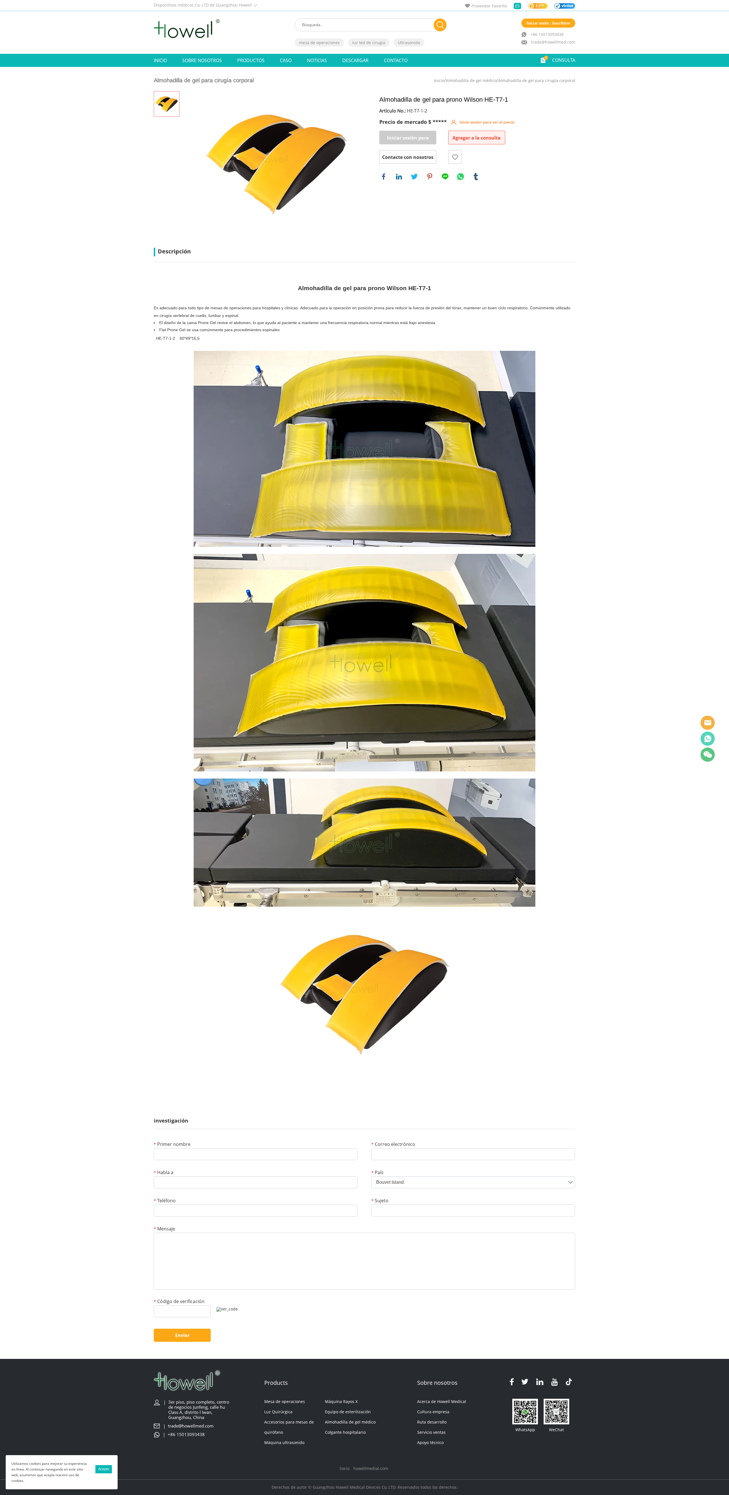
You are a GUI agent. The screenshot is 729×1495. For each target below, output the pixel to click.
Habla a (163, 1172)
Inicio (160, 60)
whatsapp (460, 176)
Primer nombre (172, 1144)
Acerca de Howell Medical (441, 1401)
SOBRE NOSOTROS (202, 60)
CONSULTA (563, 60)
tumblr (476, 176)
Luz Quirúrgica (278, 1411)
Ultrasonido (409, 42)
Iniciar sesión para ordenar (408, 139)
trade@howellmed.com (553, 42)
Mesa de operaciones (284, 1401)
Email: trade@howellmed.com (708, 723)
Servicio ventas (431, 1432)
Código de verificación (179, 1301)
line (445, 176)
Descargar (355, 60)
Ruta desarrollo (432, 1422)
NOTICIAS (317, 60)
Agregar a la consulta (476, 138)
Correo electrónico (393, 1144)
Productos (251, 60)
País (377, 1172)
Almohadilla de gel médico (471, 80)
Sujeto (379, 1201)
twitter (414, 176)
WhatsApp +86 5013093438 (708, 739)
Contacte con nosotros (407, 157)
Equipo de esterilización (348, 1411)
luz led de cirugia (368, 42)
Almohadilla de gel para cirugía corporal (536, 80)
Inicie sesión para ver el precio (487, 122)
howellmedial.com (370, 1468)
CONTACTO (395, 60)
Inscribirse (561, 23)
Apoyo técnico (430, 1442)
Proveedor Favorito (489, 6)
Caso (286, 60)
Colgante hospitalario (345, 1432)
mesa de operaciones (319, 42)
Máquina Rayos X (341, 1401)
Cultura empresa (433, 1411)
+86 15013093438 (547, 34)
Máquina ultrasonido (284, 1442)
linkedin (399, 176)
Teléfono (165, 1201)
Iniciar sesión (538, 23)
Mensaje (164, 1229)
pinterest (429, 176)
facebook (383, 176)
